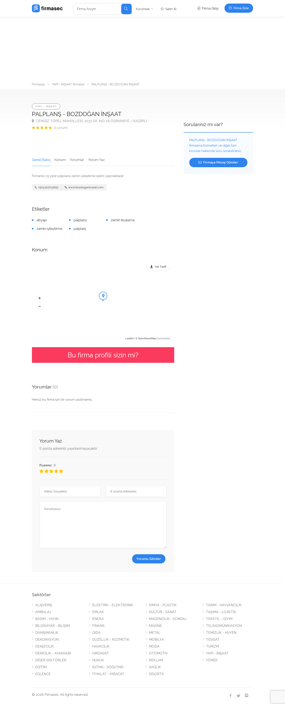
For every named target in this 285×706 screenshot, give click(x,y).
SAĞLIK (155, 667)
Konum (60, 160)
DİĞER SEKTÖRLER (50, 660)
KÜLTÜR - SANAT (163, 612)
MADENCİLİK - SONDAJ (167, 619)
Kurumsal (143, 9)
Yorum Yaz (96, 160)
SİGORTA (156, 674)
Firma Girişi (209, 8)
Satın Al (171, 9)
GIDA (96, 633)
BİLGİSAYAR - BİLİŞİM (52, 626)
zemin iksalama (123, 220)
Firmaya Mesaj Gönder (220, 162)
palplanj (80, 229)
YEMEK (212, 660)
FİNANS (98, 626)
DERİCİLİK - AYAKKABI (53, 653)
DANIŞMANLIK (46, 633)
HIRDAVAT (100, 653)
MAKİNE (155, 626)
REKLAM (156, 660)
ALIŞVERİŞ (43, 605)
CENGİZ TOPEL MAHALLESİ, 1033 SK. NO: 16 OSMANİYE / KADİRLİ (91, 121)
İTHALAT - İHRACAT (108, 674)
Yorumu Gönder (148, 559)
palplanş (80, 220)
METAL (154, 633)
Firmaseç (38, 84)
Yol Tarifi (160, 266)
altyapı (42, 220)
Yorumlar (77, 160)
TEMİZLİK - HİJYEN (221, 633)
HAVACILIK (101, 646)
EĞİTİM (41, 667)
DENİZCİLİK (44, 646)
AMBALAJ (43, 612)
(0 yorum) (61, 128)
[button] (39, 298)
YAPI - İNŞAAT (46, 106)
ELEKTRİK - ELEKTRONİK (112, 605)
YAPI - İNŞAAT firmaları (68, 84)
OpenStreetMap (147, 338)
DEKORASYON (47, 639)
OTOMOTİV (158, 653)
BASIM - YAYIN (46, 619)
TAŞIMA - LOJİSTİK (221, 612)
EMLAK (98, 612)
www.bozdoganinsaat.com (85, 187)
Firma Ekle (241, 8)
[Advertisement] (142, 48)
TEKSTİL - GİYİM (219, 619)
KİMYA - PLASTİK (163, 605)
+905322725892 (48, 187)
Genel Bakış (41, 160)
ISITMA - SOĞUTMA (108, 667)
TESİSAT (213, 639)
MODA (154, 646)
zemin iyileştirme (49, 229)
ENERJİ (97, 619)
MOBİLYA (156, 639)
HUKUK (98, 660)
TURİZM (212, 646)
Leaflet (129, 338)
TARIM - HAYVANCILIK (224, 605)
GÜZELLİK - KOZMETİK (110, 639)
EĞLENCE (43, 674)
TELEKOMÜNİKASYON (224, 626)
